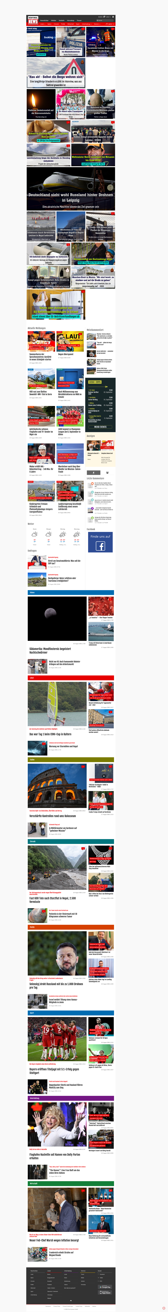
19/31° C (111, 24)
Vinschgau (49, 1295)
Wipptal (49, 1298)
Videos (32, 592)
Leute (65, 1274)
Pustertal (49, 1284)
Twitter (101, 1277)
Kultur (65, 1277)
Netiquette (87, 1306)
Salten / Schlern (51, 1288)
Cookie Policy (79, 1306)
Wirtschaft (70, 24)
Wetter (53, 20)
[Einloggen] (113, 17)
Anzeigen (91, 436)
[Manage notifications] (163, 1308)
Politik (63, 24)
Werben (94, 1306)
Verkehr (61, 20)
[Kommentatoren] (107, 472)
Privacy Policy (56, 1306)
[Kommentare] (93, 472)
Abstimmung (67, 1281)
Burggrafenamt (51, 1277)
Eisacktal (49, 1281)
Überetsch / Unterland (52, 1291)
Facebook (102, 1274)
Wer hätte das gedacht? (70, 1288)
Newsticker (44, 20)
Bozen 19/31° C (104, 17)
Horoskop (70, 20)
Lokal (42, 24)
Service (96, 24)
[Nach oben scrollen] (71, 1300)
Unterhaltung (86, 24)
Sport (77, 24)
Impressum (48, 1306)
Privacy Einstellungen (68, 1306)
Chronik (56, 24)
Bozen (48, 1274)
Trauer (79, 20)
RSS (101, 1281)
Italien (49, 24)
